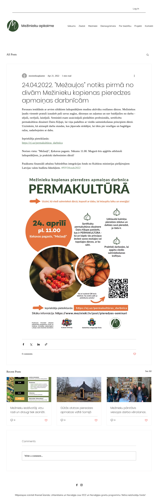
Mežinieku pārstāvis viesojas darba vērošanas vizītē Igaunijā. (128, 410)
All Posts (11, 54)
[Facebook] (76, 485)
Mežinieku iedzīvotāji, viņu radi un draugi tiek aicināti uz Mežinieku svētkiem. (27, 410)
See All (148, 371)
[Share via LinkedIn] (38, 344)
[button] (147, 54)
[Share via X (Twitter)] (30, 344)
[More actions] (134, 76)
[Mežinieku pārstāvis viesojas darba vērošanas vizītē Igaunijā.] (129, 389)
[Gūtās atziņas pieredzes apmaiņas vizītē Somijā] (79, 389)
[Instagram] (81, 485)
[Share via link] (46, 344)
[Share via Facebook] (23, 344)
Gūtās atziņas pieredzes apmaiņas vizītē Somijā (76, 410)
